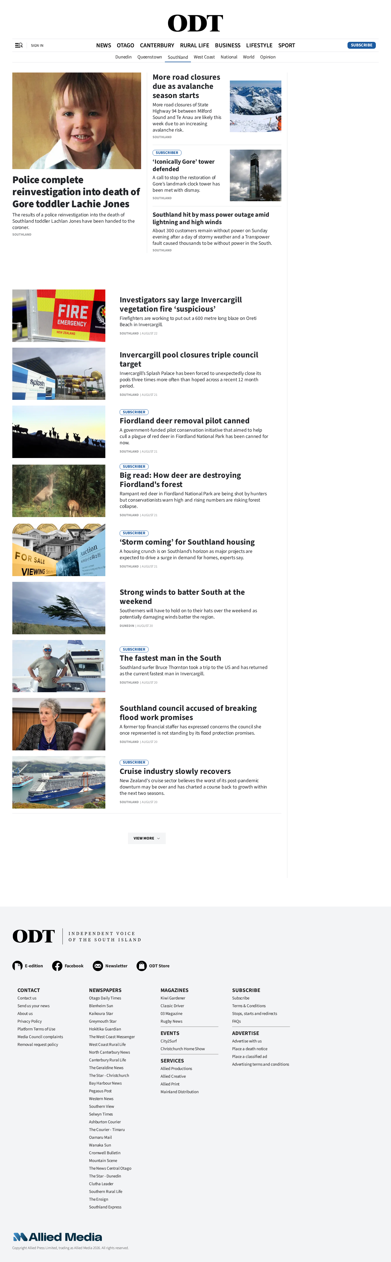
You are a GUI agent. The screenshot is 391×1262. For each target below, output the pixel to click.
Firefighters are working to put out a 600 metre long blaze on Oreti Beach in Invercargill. (188, 321)
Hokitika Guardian (105, 1029)
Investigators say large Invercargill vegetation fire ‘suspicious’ (181, 304)
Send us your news (33, 1006)
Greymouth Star (102, 1021)
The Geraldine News (106, 1068)
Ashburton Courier (105, 1122)
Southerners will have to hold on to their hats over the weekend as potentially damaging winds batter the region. (188, 614)
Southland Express (105, 1207)
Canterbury (157, 45)
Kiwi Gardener (173, 998)
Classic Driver (172, 1006)
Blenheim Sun (101, 1006)
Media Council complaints (40, 1037)
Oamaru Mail (100, 1137)
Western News (101, 1099)
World (248, 57)
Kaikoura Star (101, 1014)
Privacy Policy (29, 1021)
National (229, 57)
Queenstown (149, 57)
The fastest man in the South (170, 658)
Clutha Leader (101, 1184)
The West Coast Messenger (112, 1037)
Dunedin (123, 57)
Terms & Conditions (249, 1006)
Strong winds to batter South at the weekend (182, 596)
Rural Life (194, 45)
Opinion (268, 57)
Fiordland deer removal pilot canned (185, 420)
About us (25, 1014)
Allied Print (170, 1084)
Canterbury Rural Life (107, 1060)
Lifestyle (259, 45)
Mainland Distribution (180, 1092)
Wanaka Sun (100, 1145)
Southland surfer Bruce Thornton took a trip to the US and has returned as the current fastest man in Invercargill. (194, 670)
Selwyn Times (101, 1114)
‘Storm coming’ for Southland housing (187, 542)
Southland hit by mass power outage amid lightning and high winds (211, 218)
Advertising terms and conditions (260, 1064)
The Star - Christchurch (109, 1076)
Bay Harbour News (105, 1083)
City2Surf (169, 1041)
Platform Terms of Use (36, 1029)
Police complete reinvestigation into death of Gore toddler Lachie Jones (76, 192)
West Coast (204, 57)
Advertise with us (246, 1041)
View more (144, 838)
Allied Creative (173, 1076)
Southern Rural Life (105, 1192)
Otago (125, 45)
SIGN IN (37, 45)
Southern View (101, 1106)
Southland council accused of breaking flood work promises (188, 713)
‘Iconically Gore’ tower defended (184, 165)
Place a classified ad (249, 1057)
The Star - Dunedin (105, 1176)
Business (227, 45)
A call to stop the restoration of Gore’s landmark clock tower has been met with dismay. (186, 184)
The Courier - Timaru (107, 1130)
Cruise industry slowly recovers (175, 771)
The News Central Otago (110, 1168)
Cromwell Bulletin (104, 1153)
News (103, 45)
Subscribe (361, 45)
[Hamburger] (19, 45)
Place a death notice (249, 1049)
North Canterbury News (109, 1052)
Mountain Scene (103, 1161)
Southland (178, 57)
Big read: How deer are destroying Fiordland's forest (180, 479)
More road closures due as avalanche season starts (186, 86)
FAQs (236, 1021)
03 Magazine (171, 1014)
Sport (286, 45)
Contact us (26, 998)
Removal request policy (37, 1045)
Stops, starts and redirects (254, 1014)
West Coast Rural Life (107, 1045)
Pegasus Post (100, 1091)
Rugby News (171, 1021)
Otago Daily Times (105, 998)
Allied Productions (176, 1069)
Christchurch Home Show (183, 1049)
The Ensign (98, 1199)
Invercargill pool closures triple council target (189, 359)
